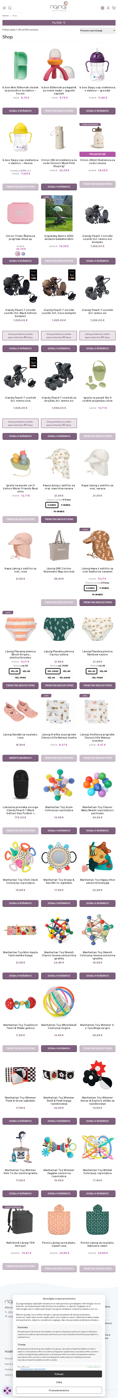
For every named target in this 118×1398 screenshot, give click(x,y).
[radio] (18, 254)
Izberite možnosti (20, 757)
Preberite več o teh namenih (33, 1369)
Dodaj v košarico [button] (20, 110)
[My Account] (108, 8)
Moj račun (10, 1358)
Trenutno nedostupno (59, 110)
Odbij (59, 1382)
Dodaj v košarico (20, 260)
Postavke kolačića (59, 1390)
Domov (5, 15)
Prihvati (59, 1374)
